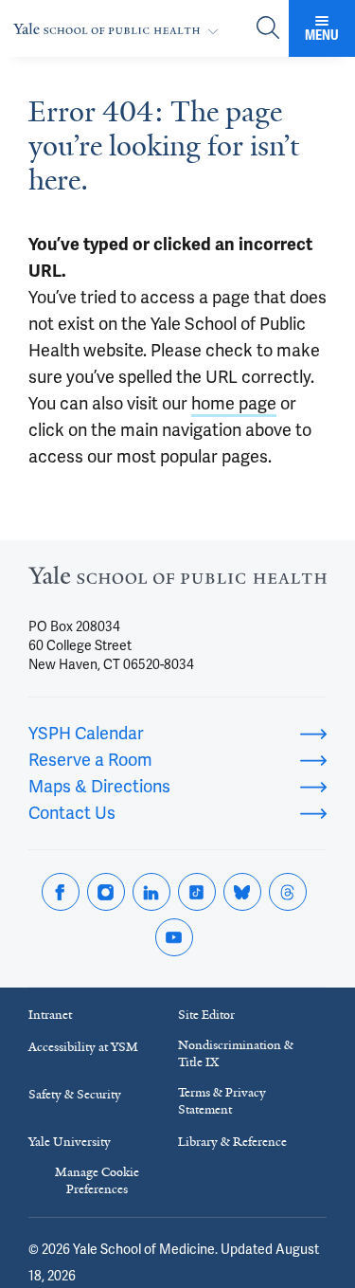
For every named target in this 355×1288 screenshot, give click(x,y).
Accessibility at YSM (83, 1047)
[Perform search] (268, 29)
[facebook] (61, 892)
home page (233, 403)
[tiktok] (197, 892)
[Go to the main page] (120, 29)
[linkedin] (151, 892)
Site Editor (206, 1015)
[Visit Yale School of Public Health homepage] (177, 580)
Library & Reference (232, 1142)
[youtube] (174, 937)
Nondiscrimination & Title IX (235, 1053)
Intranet (50, 1015)
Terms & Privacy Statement (222, 1100)
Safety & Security (74, 1094)
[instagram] (106, 892)
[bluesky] (242, 892)
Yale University (69, 1142)
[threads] (288, 892)
